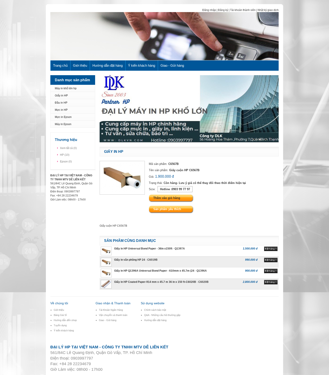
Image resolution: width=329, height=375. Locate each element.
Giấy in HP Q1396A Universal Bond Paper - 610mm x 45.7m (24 (154, 270)
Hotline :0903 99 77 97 (175, 189)
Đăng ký (223, 10)
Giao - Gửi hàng (172, 65)
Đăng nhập (209, 10)
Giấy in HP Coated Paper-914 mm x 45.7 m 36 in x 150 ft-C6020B (155, 281)
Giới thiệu (80, 65)
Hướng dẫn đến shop (65, 320)
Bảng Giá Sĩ (60, 315)
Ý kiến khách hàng (141, 65)
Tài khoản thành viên (243, 10)
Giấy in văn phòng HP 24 (129, 259)
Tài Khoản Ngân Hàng (111, 310)
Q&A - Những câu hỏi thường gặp (162, 315)
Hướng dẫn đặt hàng (107, 65)
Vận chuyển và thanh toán (113, 315)
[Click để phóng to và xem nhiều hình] (122, 193)
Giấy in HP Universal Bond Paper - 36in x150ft (143, 248)
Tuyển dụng (60, 325)
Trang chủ (60, 65)
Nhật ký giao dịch (268, 10)
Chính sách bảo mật (155, 310)
